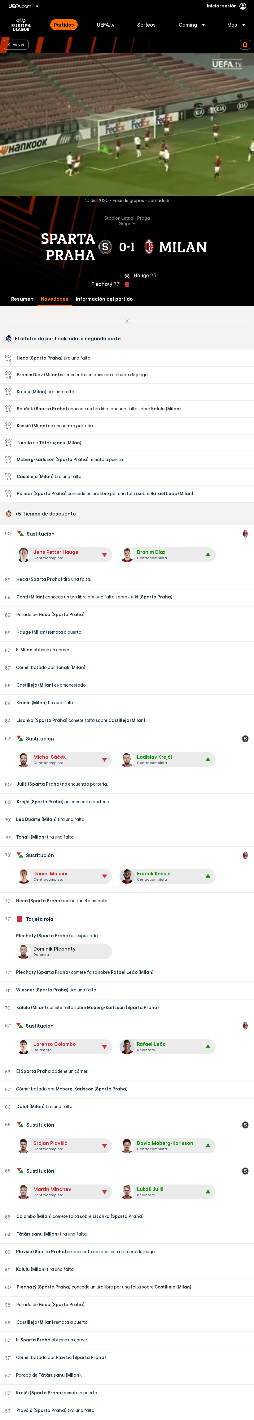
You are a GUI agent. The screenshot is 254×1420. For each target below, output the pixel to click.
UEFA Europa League (21, 25)
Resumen (22, 299)
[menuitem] (67, 25)
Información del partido (104, 299)
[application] (127, 124)
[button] (192, 25)
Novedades (54, 299)
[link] (64, 25)
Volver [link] (18, 44)
